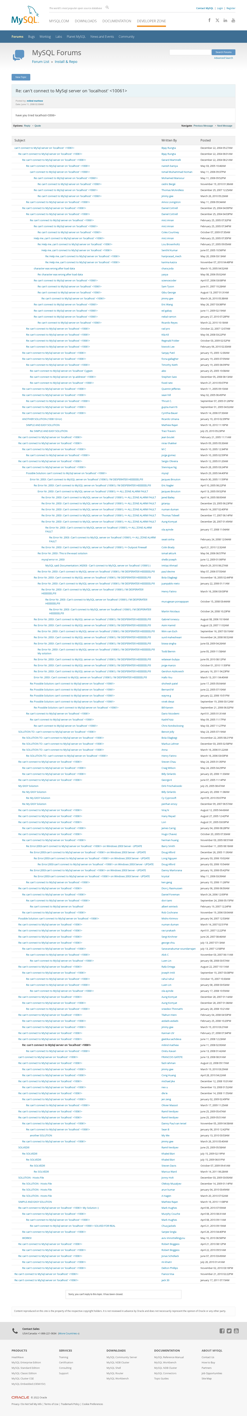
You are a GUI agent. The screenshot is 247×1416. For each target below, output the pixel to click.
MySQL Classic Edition (24, 1373)
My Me (165, 1135)
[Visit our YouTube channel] (231, 21)
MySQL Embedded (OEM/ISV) (28, 1384)
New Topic (20, 77)
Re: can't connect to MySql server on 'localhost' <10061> (50, 154)
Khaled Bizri (168, 1153)
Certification (66, 1362)
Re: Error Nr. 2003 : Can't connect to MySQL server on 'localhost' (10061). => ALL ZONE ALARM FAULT (98, 497)
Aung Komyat (169, 521)
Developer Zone (151, 21)
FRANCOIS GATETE (172, 1057)
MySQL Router (115, 1373)
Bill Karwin (167, 707)
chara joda (167, 268)
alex (164, 371)
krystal (165, 876)
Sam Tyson (168, 286)
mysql (165, 473)
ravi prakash (169, 930)
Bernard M (168, 689)
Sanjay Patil (168, 353)
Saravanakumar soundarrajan (179, 948)
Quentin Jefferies (171, 389)
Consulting (65, 1368)
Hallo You (167, 677)
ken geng (167, 882)
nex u (165, 1087)
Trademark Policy (70, 1404)
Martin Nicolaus (171, 611)
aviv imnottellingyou (173, 1238)
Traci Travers (169, 431)
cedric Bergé (168, 184)
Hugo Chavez (169, 834)
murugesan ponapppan (175, 601)
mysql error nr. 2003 (52, 559)
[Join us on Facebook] (208, 21)
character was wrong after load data (54, 268)
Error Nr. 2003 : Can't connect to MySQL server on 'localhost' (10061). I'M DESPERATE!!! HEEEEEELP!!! (86, 479)
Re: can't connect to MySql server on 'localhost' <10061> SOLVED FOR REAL (72, 1226)
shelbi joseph (169, 559)
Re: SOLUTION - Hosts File (37, 1183)
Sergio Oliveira (170, 461)
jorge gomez (169, 455)
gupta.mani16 (169, 407)
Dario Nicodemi (170, 713)
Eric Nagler (168, 485)
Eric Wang (167, 304)
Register (231, 8)
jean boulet (168, 437)
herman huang (170, 840)
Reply (27, 125)
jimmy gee (167, 196)
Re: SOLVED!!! (29, 1153)
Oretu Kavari (169, 1051)
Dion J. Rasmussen (172, 888)
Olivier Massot (170, 1105)
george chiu (168, 942)
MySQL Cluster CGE (23, 1378)
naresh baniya (170, 166)
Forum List (40, 61)
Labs (59, 37)
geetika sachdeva (171, 1039)
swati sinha (168, 539)
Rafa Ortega (168, 966)
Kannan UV (168, 1033)
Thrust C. (167, 401)
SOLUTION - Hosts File (31, 1177)
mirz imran (168, 220)
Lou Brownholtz (171, 244)
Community (126, 37)
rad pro (166, 328)
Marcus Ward (169, 1171)
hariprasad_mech (171, 256)
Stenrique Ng (169, 467)
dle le (164, 1093)
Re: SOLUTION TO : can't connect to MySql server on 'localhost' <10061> (63, 737)
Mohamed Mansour (173, 178)
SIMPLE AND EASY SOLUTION (43, 425)
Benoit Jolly (168, 731)
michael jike (168, 1081)
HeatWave (18, 1357)
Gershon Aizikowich (173, 671)
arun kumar (168, 1189)
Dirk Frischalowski (172, 786)
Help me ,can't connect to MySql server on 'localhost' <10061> (69, 238)
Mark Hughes (169, 1208)
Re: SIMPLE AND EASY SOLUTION (49, 431)
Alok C (165, 954)
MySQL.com (59, 21)
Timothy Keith (170, 365)
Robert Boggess (170, 1244)
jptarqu (166, 503)
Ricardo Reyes (170, 322)
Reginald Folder (170, 340)
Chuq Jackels (169, 1226)
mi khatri (167, 1262)
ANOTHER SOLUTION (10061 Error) (42, 419)
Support (64, 1373)
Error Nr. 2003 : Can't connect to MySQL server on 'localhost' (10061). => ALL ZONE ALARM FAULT (93, 491)
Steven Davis (169, 1165)
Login (220, 8)
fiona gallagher (170, 359)
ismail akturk (169, 553)
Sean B (165, 1129)
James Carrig (169, 828)
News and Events (102, 37)
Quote (38, 125)
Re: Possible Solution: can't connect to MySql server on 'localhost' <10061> (72, 683)
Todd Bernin (168, 651)
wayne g (166, 695)
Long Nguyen (169, 858)
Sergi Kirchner (169, 936)
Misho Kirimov (170, 918)
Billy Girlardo (169, 774)
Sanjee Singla (169, 1232)
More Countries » (69, 1333)
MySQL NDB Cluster (118, 1362)
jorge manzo (169, 665)
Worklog (45, 37)
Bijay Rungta (169, 148)
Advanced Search (223, 57)
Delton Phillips (170, 1268)
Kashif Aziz (167, 719)
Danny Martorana (172, 870)
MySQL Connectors (165, 1373)
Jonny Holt (168, 1177)
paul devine (168, 571)
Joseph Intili (168, 972)
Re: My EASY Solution (34, 792)
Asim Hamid (168, 625)
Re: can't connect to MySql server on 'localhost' (57, 906)
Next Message (224, 125)
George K (167, 780)
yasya (165, 274)
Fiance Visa (168, 1274)
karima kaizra (169, 262)
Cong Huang (169, 1075)
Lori (164, 822)
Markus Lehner (170, 743)
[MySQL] (25, 15)
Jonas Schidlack (170, 1256)
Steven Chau (169, 761)
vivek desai (168, 701)
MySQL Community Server (122, 1357)
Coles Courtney (170, 232)
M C (164, 449)
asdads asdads (170, 1021)
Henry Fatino (169, 591)
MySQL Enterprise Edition (26, 1362)
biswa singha (169, 643)
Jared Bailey (168, 497)
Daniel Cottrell (170, 208)
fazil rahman (169, 1063)
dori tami (167, 900)
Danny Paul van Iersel (174, 1123)
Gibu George (169, 292)
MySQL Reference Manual (169, 1357)
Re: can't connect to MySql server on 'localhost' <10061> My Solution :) (58, 1208)
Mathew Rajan (170, 425)
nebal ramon (169, 316)
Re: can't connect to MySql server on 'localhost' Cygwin (61, 371)
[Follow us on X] (216, 21)
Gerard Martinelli (171, 160)
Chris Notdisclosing (173, 725)
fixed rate (167, 383)
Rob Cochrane (170, 912)
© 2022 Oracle (39, 1397)
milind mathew (170, 1045)
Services (65, 1350)
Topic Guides (161, 1378)
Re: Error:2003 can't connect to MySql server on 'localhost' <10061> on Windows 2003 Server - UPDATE (84, 846)
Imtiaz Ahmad (170, 565)
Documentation (116, 21)
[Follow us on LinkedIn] (224, 21)
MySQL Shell (114, 1368)
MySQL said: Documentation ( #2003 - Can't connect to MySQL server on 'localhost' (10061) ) (98, 565)
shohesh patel (170, 683)
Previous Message (203, 125)
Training (63, 1357)
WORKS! (26, 1238)
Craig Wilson (169, 768)
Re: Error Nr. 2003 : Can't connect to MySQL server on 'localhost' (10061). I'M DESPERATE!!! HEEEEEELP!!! (92, 485)
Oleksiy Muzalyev (171, 1183)
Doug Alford (168, 852)
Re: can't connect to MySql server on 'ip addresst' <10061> (63, 377)
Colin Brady (168, 547)
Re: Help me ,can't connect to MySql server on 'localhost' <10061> (75, 244)
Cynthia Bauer (170, 413)
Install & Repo (66, 61)
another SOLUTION (41, 1135)
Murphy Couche (171, 1214)
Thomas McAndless (173, 190)
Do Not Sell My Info (31, 1404)
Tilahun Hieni (169, 1015)
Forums (17, 36)
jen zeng (166, 1099)
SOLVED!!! (23, 1147)
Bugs (31, 37)
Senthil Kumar (170, 250)
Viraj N (165, 810)
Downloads (86, 21)
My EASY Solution (28, 786)
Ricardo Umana (170, 419)
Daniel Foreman (171, 894)
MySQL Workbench (118, 1378)
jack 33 (165, 1280)
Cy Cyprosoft (169, 798)
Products (19, 1350)
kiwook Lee (168, 346)
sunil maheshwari (172, 637)
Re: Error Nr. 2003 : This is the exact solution (62, 553)
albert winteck (170, 906)
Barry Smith (168, 846)
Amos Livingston (171, 202)
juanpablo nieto (171, 583)
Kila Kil (165, 334)
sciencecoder (169, 280)
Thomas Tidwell (170, 515)
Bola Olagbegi (169, 577)
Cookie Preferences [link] (92, 1404)
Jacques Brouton (171, 479)
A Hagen (166, 1196)
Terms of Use (51, 1404)
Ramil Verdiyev (170, 1111)
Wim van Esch (169, 631)
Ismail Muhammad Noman (177, 172)
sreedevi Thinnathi (172, 1009)
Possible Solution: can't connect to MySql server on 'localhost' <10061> (66, 473)
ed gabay (167, 310)
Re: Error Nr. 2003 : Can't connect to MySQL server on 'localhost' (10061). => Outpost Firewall (94, 547)
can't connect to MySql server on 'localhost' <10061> (44, 148)
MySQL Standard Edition (26, 1368)
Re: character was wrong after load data (60, 274)
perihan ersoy (169, 804)
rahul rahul (168, 979)
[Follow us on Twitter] (229, 1332)
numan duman (170, 509)
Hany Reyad (168, 816)
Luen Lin (166, 960)
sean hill (166, 395)
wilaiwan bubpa (170, 659)
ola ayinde (167, 529)
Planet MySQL (76, 37)
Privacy (15, 1404)
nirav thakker (169, 443)
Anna (164, 749)
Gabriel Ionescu (170, 619)
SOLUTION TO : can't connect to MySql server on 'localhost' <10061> (57, 731)
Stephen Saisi (169, 377)
